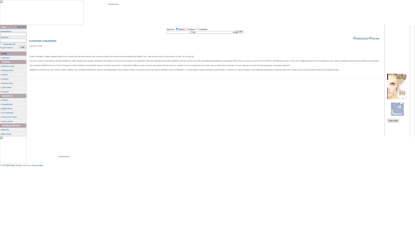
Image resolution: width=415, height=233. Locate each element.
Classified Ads (7, 104)
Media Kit (5, 130)
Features (5, 79)
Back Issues (7, 134)
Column (5, 75)
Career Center (7, 121)
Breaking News (8, 70)
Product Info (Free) (9, 117)
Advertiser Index (8, 66)
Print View (375, 38)
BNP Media (10, 165)
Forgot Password (6, 48)
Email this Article (362, 38)
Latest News (7, 87)
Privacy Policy (37, 165)
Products (5, 92)
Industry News (7, 83)
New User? (22, 27)
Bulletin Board (7, 109)
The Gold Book (7, 113)
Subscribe (6, 58)
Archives (5, 100)
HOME (4, 54)
